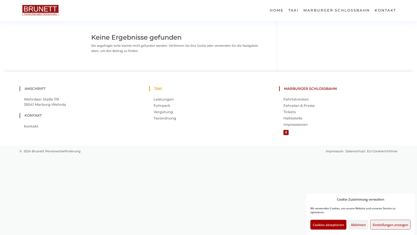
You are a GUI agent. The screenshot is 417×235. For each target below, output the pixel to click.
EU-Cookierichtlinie (382, 151)
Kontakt (385, 10)
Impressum (335, 151)
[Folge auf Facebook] (286, 132)
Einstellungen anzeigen (390, 225)
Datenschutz (355, 151)
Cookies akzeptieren (328, 225)
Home (277, 10)
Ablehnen (358, 225)
